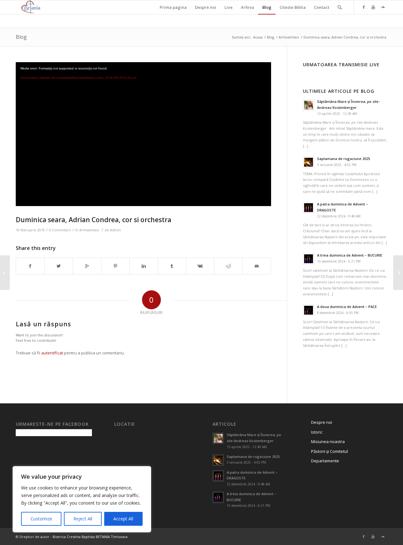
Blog (21, 36)
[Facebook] (363, 7)
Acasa (258, 37)
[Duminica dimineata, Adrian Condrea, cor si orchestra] (5, 272)
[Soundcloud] (382, 7)
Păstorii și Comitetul (329, 451)
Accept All (123, 519)
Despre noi (321, 422)
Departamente (325, 461)
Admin (115, 230)
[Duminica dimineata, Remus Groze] (398, 272)
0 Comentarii (60, 230)
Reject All (82, 519)
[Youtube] (373, 7)
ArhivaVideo (289, 37)
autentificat (52, 353)
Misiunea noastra (328, 441)
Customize (41, 519)
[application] (143, 134)
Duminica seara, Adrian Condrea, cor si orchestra (93, 219)
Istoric (316, 432)
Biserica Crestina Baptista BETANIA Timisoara (90, 536)
